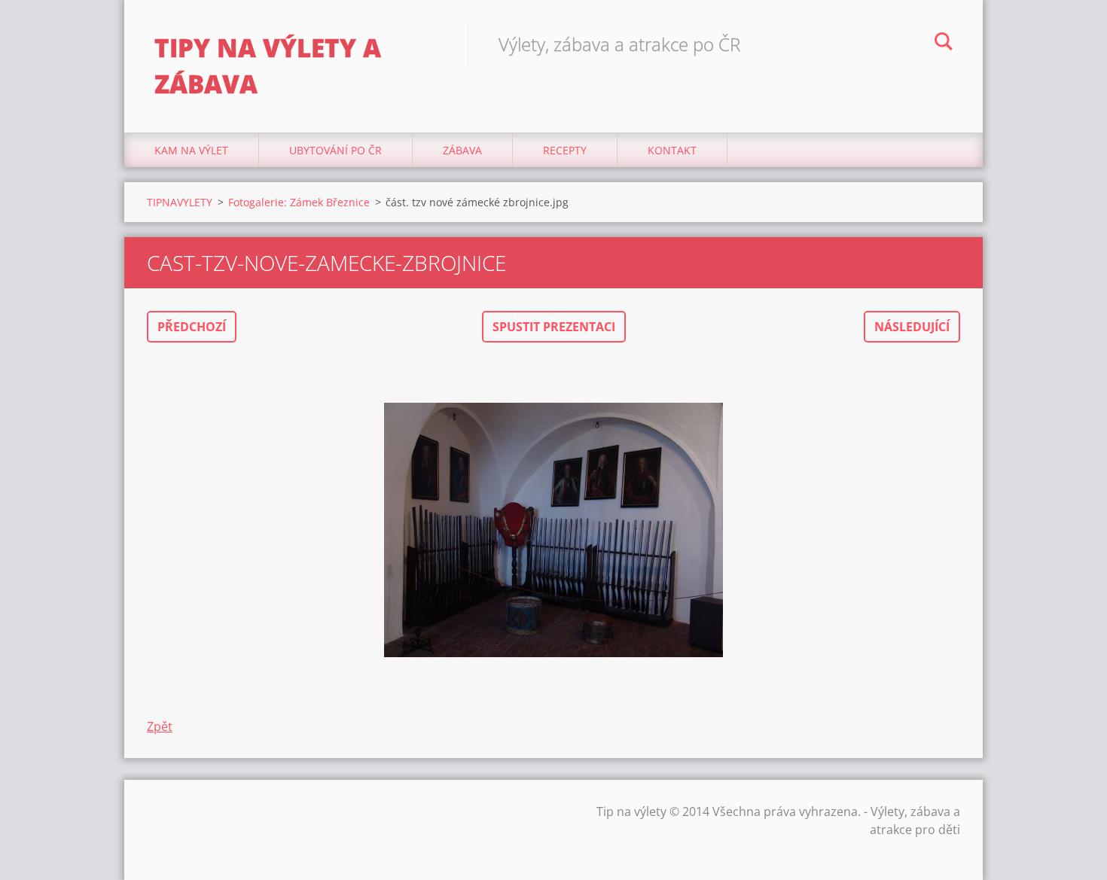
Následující (912, 326)
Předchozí (191, 326)
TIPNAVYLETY (179, 202)
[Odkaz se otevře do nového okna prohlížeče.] (553, 530)
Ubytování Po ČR (335, 150)
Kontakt (672, 150)
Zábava (462, 150)
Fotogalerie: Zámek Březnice (299, 202)
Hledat (944, 43)
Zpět (159, 726)
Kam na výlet (191, 150)
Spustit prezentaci (554, 326)
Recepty (565, 150)
